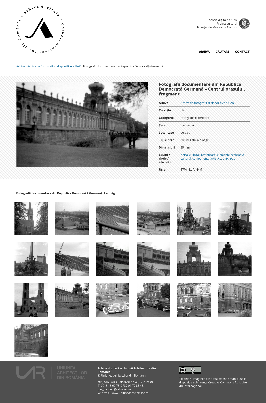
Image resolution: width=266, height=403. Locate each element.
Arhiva (204, 52)
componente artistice (206, 158)
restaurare (208, 155)
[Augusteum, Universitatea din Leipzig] (194, 299)
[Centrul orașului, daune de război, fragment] (31, 299)
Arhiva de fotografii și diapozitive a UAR (54, 66)
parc (226, 158)
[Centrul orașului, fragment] (194, 218)
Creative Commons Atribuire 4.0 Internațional (213, 384)
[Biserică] (31, 218)
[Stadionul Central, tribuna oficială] (112, 259)
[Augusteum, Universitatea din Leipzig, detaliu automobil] (112, 299)
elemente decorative (231, 155)
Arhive (20, 66)
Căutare (222, 52)
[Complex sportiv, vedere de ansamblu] (72, 218)
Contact (242, 52)
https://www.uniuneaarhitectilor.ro (125, 393)
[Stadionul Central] (112, 218)
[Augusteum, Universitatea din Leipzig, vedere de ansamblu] (153, 299)
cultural (186, 158)
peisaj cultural (190, 155)
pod (232, 158)
